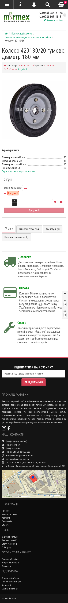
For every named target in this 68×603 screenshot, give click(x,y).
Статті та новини (9, 543)
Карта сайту (7, 585)
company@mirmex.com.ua (17, 459)
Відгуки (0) (54, 229)
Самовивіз (7, 521)
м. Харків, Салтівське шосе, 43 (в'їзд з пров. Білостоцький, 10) (35, 466)
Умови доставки (9, 514)
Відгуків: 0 (22, 69)
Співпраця (7, 547)
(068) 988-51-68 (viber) (16, 441)
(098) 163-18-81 (52, 17)
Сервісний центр (10, 588)
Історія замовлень (10, 562)
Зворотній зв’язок (10, 578)
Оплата (5, 524)
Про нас (5, 510)
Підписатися (35, 382)
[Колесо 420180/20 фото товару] (34, 108)
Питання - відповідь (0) (16, 237)
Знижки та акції (9, 540)
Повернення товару (11, 581)
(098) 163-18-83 (12, 448)
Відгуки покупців (10, 536)
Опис (10, 228)
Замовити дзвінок (54, 20)
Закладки (6, 566)
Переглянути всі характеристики (19, 171)
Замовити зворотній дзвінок (19, 455)
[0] (61, 4)
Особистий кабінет (10, 559)
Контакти (6, 517)
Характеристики (30, 229)
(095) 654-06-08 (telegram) (18, 451)
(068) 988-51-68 (52, 13)
